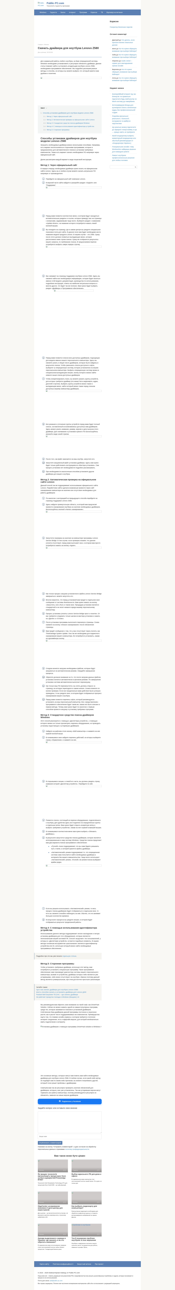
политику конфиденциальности (77, 1149)
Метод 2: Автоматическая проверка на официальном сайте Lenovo (71, 120)
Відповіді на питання (114, 12)
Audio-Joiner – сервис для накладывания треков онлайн (122, 63)
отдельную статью (69, 956)
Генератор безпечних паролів (121, 27)
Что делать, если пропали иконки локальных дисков (123, 42)
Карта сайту (44, 1264)
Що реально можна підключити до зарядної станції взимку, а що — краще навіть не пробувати (124, 129)
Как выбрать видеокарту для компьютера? (84, 1207)
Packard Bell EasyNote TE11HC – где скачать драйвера (57, 995)
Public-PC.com (55, 3)
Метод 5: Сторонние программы (58, 130)
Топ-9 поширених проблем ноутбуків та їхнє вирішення (84, 1239)
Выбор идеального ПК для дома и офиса (86, 1175)
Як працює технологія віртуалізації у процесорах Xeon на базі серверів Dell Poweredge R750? (52, 1177)
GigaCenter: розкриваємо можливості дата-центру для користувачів (50, 1208)
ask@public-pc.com (56, 1280)
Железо (46, 44)
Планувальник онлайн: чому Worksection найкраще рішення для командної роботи (124, 149)
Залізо (62, 12)
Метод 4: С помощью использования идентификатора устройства (70, 126)
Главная (40, 44)
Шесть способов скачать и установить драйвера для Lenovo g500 (61, 992)
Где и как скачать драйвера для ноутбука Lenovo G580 (57, 990)
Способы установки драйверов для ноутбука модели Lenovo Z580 (68, 113)
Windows (43, 12)
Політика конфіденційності (63, 1264)
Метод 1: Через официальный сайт (59, 116)
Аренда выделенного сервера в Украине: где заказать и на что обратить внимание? (52, 1240)
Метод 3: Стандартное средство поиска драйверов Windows (68, 123)
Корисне (94, 12)
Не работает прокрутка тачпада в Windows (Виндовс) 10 (57, 997)
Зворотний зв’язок (84, 1264)
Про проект (99, 1264)
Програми (83, 12)
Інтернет (72, 12)
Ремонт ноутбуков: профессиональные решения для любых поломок (123, 157)
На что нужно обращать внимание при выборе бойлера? (124, 72)
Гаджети (53, 12)
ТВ (102, 12)
